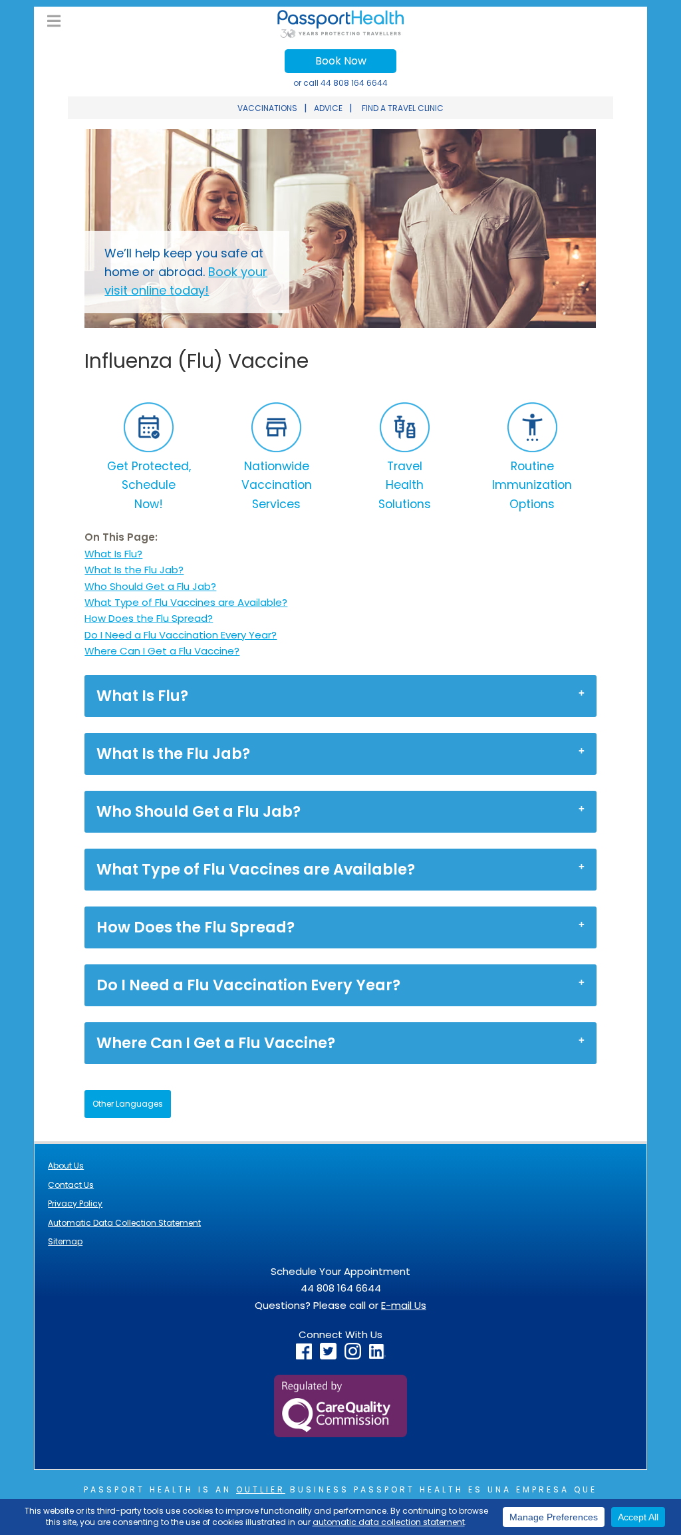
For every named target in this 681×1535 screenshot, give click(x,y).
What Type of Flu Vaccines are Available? (185, 602)
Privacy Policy (75, 1203)
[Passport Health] (340, 34)
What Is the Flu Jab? (134, 570)
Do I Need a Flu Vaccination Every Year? (180, 635)
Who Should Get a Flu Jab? (150, 586)
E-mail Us (403, 1305)
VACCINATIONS (267, 108)
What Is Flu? (113, 554)
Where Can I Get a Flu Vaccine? (161, 651)
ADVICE (328, 108)
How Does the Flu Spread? (148, 618)
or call (340, 82)
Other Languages (127, 1103)
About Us (66, 1165)
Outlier (260, 1489)
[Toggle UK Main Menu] (54, 21)
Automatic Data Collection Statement (124, 1222)
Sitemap (65, 1241)
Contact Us (71, 1184)
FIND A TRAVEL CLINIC (403, 108)
